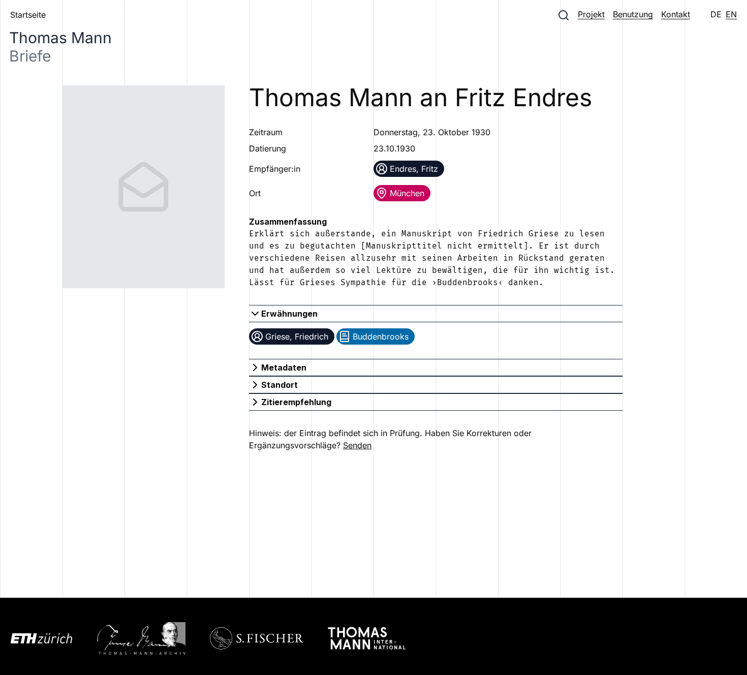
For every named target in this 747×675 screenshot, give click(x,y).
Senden (357, 445)
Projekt (591, 14)
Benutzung (633, 14)
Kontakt (675, 14)
